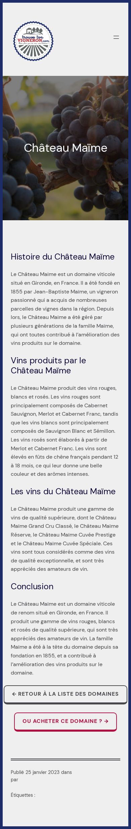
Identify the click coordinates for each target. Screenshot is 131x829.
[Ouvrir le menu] (116, 37)
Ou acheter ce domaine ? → (65, 721)
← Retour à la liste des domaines (65, 693)
